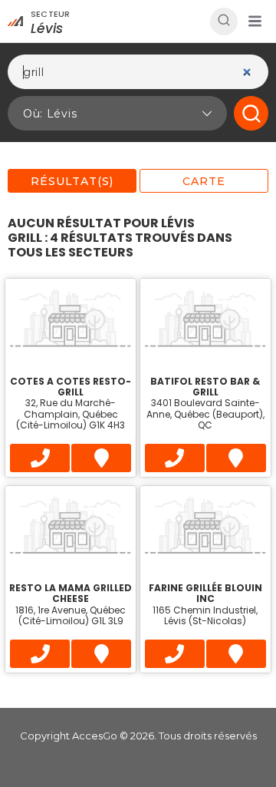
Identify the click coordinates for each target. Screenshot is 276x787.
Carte (203, 181)
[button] (254, 21)
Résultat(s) (72, 181)
